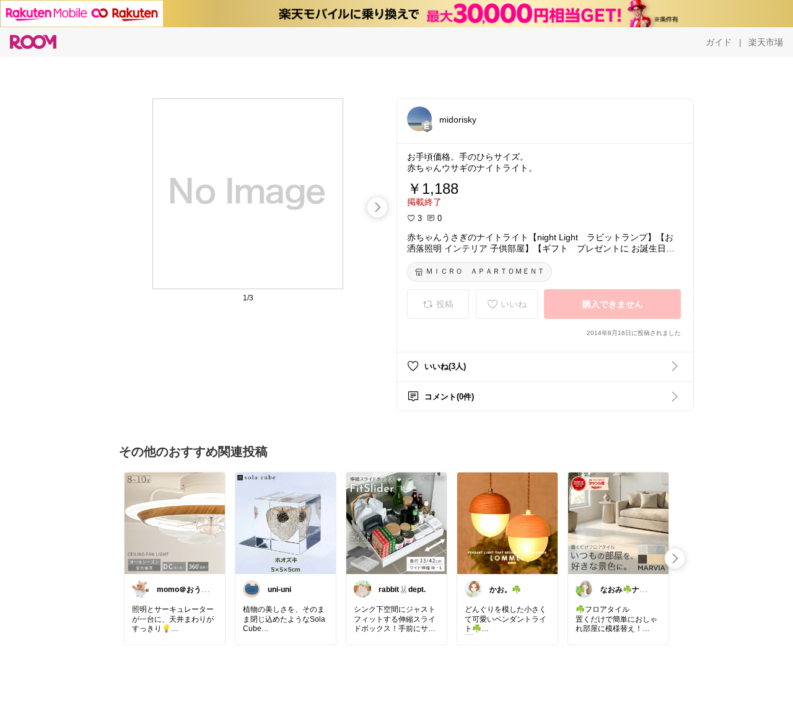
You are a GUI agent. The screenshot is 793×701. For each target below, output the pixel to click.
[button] (419, 119)
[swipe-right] (377, 207)
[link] (175, 522)
